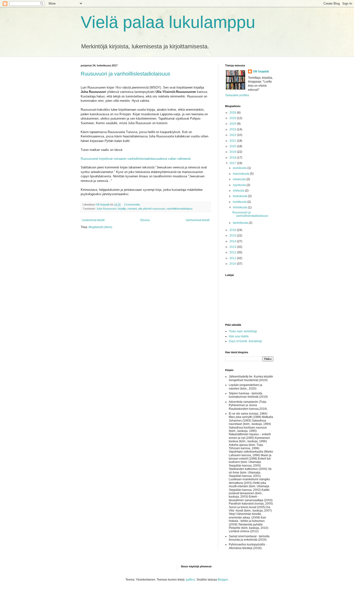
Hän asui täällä (239, 336)
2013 (233, 247)
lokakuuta (239, 179)
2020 (233, 146)
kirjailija (122, 208)
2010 (233, 263)
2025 (233, 118)
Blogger (223, 579)
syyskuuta (240, 185)
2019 (233, 152)
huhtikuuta (240, 202)
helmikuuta (240, 207)
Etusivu (145, 220)
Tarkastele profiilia (237, 95)
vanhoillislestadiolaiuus (179, 208)
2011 (233, 258)
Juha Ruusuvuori (106, 208)
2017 (233, 163)
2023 (233, 129)
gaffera (190, 579)
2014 (233, 241)
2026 (233, 112)
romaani (132, 208)
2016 (233, 230)
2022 (233, 135)
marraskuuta (241, 173)
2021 (233, 140)
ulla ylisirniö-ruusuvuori (151, 208)
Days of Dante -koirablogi (245, 341)
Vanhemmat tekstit (198, 220)
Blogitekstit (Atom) (100, 227)
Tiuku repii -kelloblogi (243, 331)
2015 (233, 235)
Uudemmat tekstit (93, 220)
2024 (233, 123)
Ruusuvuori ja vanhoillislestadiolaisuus (125, 74)
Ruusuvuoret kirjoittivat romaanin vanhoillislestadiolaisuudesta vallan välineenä (135, 158)
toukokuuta (240, 196)
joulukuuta (240, 168)
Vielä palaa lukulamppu (168, 22)
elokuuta (239, 190)
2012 (233, 252)
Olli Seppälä (261, 71)
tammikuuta (241, 222)
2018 (233, 157)
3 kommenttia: (132, 204)
